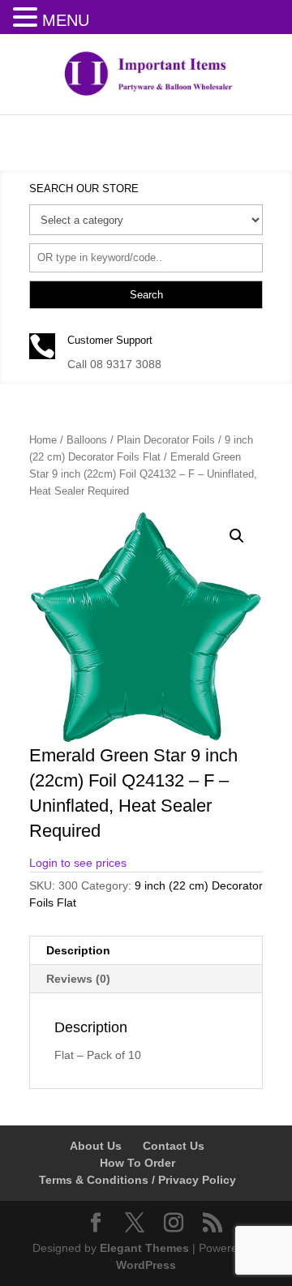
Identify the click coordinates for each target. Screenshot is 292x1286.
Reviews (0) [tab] (78, 978)
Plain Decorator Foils (166, 440)
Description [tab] (78, 950)
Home (43, 440)
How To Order (137, 1162)
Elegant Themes (144, 1247)
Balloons (87, 440)
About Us (96, 1145)
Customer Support (109, 340)
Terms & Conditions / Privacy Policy (137, 1179)
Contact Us (173, 1145)
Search (146, 295)
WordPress (146, 1264)
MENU (65, 20)
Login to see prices (78, 862)
